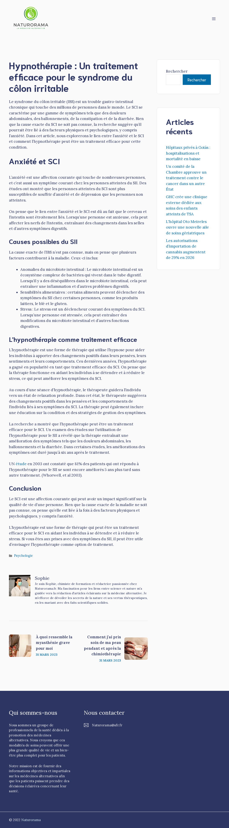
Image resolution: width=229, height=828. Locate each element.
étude (21, 463)
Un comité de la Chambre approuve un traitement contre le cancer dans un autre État (186, 178)
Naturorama (31, 820)
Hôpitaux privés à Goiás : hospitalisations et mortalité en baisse (188, 153)
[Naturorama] (31, 18)
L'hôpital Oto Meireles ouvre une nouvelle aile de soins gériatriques (187, 227)
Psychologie (23, 555)
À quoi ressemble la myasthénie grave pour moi (54, 643)
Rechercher (177, 71)
